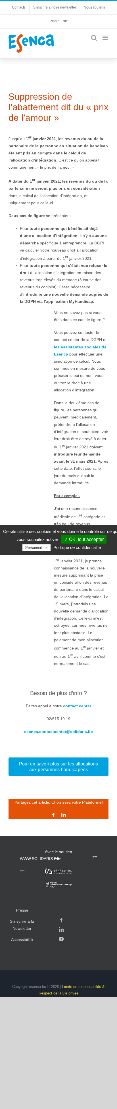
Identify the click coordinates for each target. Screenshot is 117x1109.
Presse (22, 910)
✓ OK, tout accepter (84, 539)
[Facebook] (61, 920)
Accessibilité (22, 939)
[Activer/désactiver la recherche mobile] (94, 38)
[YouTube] (61, 939)
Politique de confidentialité (77, 547)
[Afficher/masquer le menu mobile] (105, 38)
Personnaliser (36, 548)
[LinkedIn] (61, 929)
